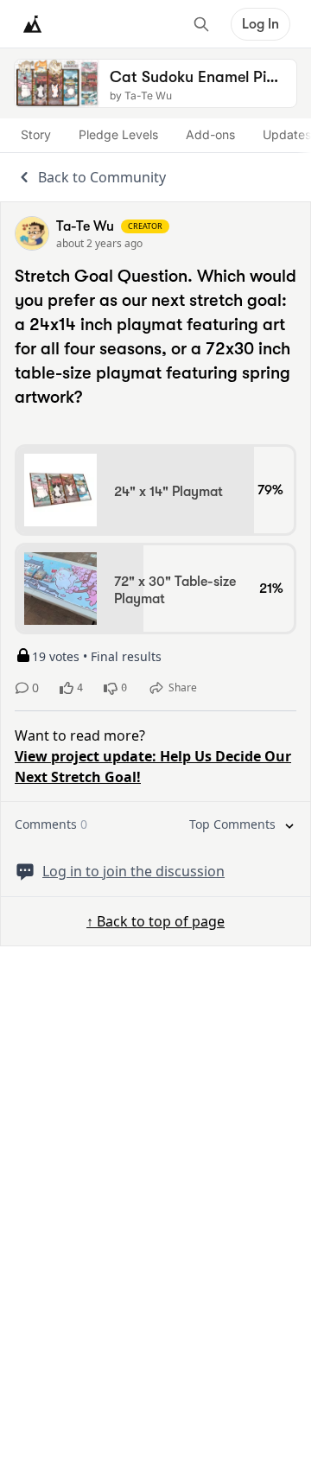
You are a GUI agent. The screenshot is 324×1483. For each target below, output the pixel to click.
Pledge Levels (118, 134)
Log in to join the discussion (133, 871)
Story (36, 134)
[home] (33, 24)
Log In (260, 24)
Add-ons (210, 134)
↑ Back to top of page (155, 921)
